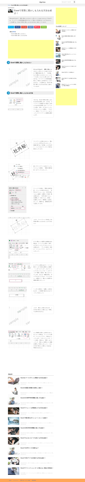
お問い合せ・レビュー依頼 (25, 480)
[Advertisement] (31, 49)
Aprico (42, 2)
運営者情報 (34, 480)
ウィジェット (15, 480)
